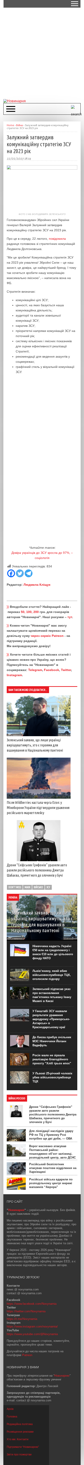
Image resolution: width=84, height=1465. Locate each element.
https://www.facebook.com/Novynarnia (31, 1303)
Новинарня (16, 1210)
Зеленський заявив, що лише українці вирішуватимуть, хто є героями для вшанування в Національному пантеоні (35, 745)
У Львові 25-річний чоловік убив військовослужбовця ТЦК (52, 1077)
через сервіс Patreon (47, 636)
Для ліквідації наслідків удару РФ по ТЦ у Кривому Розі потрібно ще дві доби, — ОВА (51, 1134)
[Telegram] (28, 573)
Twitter (66, 670)
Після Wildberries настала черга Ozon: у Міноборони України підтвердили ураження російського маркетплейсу (38, 807)
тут (69, 617)
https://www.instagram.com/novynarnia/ (32, 1326)
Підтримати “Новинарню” (23, 1446)
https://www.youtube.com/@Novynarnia (32, 1334)
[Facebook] (11, 573)
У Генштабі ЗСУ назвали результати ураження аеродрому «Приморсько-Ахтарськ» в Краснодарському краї (51, 1019)
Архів (10, 1409)
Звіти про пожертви (19, 1454)
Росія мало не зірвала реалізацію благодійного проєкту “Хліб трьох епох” (51, 1059)
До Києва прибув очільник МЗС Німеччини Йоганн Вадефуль (51, 1041)
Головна (12, 1416)
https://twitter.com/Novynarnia (26, 1311)
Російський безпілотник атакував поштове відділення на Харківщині (52, 1168)
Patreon (27, 1355)
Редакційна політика (20, 1424)
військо (38, 887)
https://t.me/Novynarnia (22, 1319)
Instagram (14, 675)
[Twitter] (20, 573)
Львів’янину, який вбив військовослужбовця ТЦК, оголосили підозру (51, 975)
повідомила (57, 238)
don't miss (15, 887)
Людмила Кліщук (37, 584)
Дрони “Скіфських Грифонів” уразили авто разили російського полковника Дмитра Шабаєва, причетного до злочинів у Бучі (37, 870)
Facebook (51, 670)
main (27, 887)
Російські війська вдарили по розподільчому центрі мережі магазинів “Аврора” (51, 1183)
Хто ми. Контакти (17, 1439)
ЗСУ (48, 887)
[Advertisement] (42, 53)
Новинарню (61, 1375)
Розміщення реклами (20, 1431)
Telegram (35, 670)
